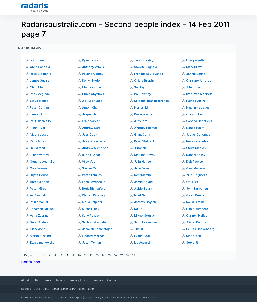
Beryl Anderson (41, 222)
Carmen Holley (196, 215)
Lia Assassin (142, 242)
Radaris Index (31, 262)
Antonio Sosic (39, 182)
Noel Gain (141, 195)
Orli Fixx (192, 182)
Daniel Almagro (197, 209)
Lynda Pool (142, 236)
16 (115, 255)
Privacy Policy (79, 280)
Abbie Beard (143, 188)
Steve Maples (196, 148)
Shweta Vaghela (145, 67)
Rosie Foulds (143, 114)
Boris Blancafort (93, 188)
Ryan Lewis (90, 60)
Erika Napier (91, 121)
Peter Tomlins (92, 175)
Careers (97, 280)
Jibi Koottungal (92, 101)
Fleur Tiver (37, 128)
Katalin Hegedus (197, 107)
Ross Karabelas (197, 141)
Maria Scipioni (92, 202)
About (25, 280)
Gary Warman (39, 168)
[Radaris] (34, 5)
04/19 (90, 289)
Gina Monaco (195, 168)
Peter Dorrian (39, 107)
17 (121, 255)
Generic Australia (42, 161)
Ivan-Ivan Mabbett (199, 94)
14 (103, 255)
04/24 (46, 289)
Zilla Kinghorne (197, 175)
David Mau (37, 148)
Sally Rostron (91, 215)
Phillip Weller (39, 202)
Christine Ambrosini (200, 80)
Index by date (27, 48)
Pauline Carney (92, 74)
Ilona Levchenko (93, 182)
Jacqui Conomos (198, 134)
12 (91, 255)
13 (97, 255)
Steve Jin (192, 242)
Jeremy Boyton (145, 202)
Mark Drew (194, 67)
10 (79, 255)
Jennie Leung (195, 74)
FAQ (35, 280)
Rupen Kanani (91, 155)
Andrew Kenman (146, 128)
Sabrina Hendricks (199, 121)
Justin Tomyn (91, 242)
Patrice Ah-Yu (196, 101)
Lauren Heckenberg (200, 229)
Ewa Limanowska (42, 242)
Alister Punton (196, 222)
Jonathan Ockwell (42, 209)
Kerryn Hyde (91, 80)
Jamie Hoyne (143, 182)
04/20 (81, 289)
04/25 (37, 289)
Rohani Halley (195, 155)
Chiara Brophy (144, 80)
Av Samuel (37, 195)
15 (109, 255)
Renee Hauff (195, 128)
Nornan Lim (142, 107)
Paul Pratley (142, 94)
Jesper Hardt (91, 114)
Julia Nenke (142, 161)
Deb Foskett (194, 161)
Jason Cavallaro (93, 141)
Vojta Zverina (39, 215)
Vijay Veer (89, 161)
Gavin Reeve (195, 195)
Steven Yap (90, 168)
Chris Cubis (194, 114)
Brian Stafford (144, 141)
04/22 (64, 289)
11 (85, 255)
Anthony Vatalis (93, 67)
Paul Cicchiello (40, 121)
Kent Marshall (143, 175)
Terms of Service (54, 280)
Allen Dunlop (195, 87)
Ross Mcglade (40, 94)
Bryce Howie (39, 175)
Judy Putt (140, 121)
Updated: (26, 289)
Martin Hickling (40, 236)
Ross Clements (40, 74)
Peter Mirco (38, 188)
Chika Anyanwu (93, 94)
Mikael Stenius (144, 215)
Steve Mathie (39, 101)
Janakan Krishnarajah (97, 229)
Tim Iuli (139, 229)
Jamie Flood (38, 114)
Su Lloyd (140, 87)
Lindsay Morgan (93, 236)
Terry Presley (143, 60)
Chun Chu (37, 87)
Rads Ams (37, 141)
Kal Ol (138, 209)
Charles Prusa (92, 87)
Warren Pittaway (93, 195)
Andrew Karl (91, 128)
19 (133, 255)
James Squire (39, 80)
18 (127, 255)
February (35, 48)
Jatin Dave (141, 168)
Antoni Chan (90, 107)
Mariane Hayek (144, 155)
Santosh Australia (94, 222)
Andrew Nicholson (95, 148)
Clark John (37, 229)
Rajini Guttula (195, 202)
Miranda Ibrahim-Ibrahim (151, 101)
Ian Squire (37, 60)
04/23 (55, 289)
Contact (112, 280)
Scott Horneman (145, 222)
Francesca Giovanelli (149, 74)
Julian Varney (39, 155)
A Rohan (140, 148)
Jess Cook (89, 134)
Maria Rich (193, 236)
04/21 (73, 289)
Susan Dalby (90, 209)
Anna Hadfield (40, 67)
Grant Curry (142, 134)
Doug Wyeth (195, 60)
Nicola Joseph (40, 134)
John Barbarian (197, 188)
